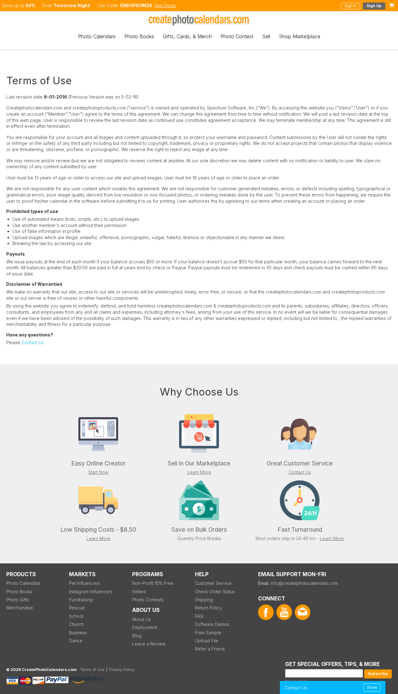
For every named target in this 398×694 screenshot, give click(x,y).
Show (372, 687)
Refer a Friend (209, 648)
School (76, 616)
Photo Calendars (97, 36)
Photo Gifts (17, 599)
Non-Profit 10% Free (153, 583)
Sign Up (374, 5)
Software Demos (212, 624)
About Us (141, 619)
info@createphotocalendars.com (304, 583)
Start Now (98, 472)
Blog (136, 635)
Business (78, 632)
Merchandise (19, 607)
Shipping (204, 599)
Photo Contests (148, 599)
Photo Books (139, 36)
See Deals (165, 5)
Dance (75, 640)
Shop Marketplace (299, 36)
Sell (266, 36)
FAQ (199, 616)
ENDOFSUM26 (136, 5)
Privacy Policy (121, 669)
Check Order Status (215, 591)
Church (76, 624)
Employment (144, 627)
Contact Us (32, 342)
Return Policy (208, 607)
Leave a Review (148, 643)
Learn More (199, 472)
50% (30, 5)
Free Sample (208, 632)
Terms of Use (92, 669)
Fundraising (81, 599)
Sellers (139, 591)
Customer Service (213, 583)
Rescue (77, 607)
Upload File (206, 640)
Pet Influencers (84, 583)
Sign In (351, 5)
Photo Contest (236, 36)
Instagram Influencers (91, 591)
